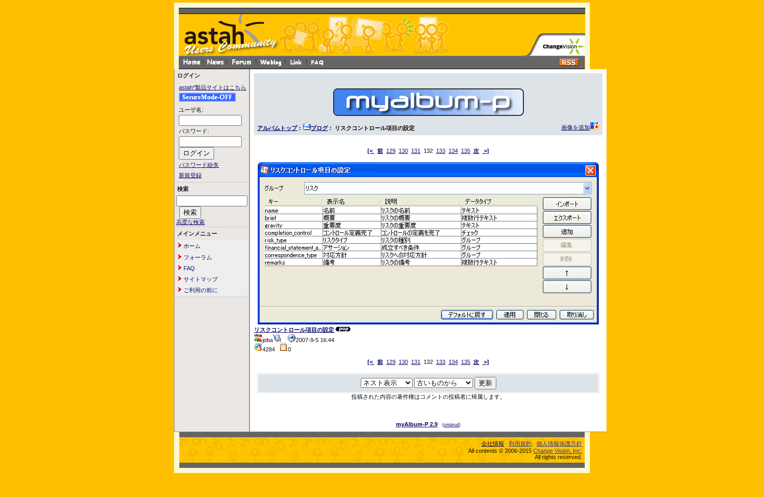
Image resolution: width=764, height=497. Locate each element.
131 (415, 151)
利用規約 (520, 443)
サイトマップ (200, 279)
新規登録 (190, 175)
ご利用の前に (200, 290)
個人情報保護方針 (559, 443)
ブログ (319, 128)
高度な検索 (190, 222)
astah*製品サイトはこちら (212, 87)
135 (465, 151)
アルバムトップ (277, 128)
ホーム (191, 246)
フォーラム (197, 257)
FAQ (188, 268)
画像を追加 (575, 127)
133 (440, 151)
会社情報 (492, 443)
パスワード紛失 (199, 165)
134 (453, 151)
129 (391, 151)
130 (403, 151)
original (451, 424)
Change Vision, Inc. (557, 451)
